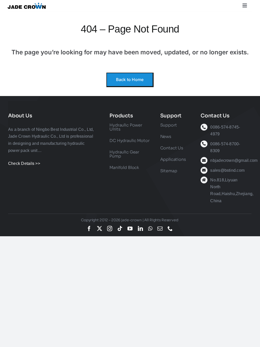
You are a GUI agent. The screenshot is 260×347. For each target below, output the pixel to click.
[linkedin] (140, 228)
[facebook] (89, 228)
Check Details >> (24, 163)
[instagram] (109, 228)
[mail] (159, 228)
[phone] (170, 228)
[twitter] (99, 228)
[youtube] (130, 228)
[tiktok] (119, 228)
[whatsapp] (150, 228)
